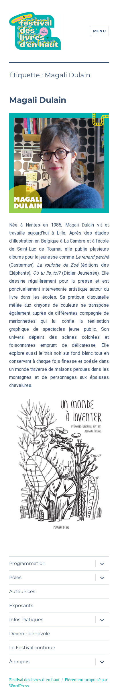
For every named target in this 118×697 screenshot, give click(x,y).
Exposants (21, 605)
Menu (99, 31)
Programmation (27, 563)
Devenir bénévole (29, 633)
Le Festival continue (32, 647)
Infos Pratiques (26, 619)
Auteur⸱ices (22, 591)
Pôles (15, 577)
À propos (19, 661)
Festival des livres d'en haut (34, 680)
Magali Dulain (37, 100)
